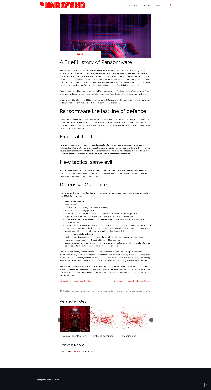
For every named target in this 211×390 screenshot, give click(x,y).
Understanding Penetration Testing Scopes (132, 281)
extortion (113, 291)
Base (121, 5)
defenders (104, 291)
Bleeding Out (98, 336)
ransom (132, 291)
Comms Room (132, 5)
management (123, 291)
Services (146, 5)
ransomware (141, 291)
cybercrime (94, 291)
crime (86, 291)
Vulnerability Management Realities (76, 281)
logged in (74, 351)
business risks (78, 291)
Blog (158, 5)
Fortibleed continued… (72, 336)
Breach (80, 54)
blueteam (67, 291)
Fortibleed (127, 336)
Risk (149, 291)
